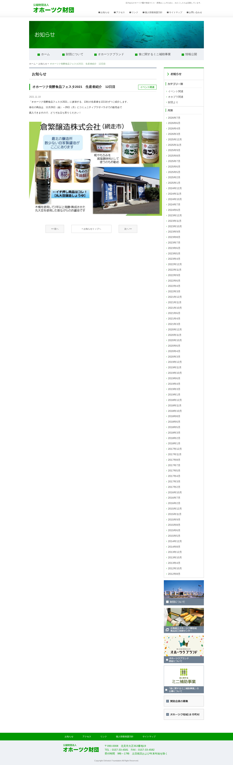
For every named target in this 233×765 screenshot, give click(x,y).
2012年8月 (174, 573)
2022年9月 (174, 275)
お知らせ (105, 12)
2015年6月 (174, 530)
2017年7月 (174, 465)
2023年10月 (175, 226)
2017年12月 (175, 448)
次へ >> (128, 229)
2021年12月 (175, 296)
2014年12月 (175, 541)
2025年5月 (174, 172)
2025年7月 (174, 161)
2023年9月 (174, 231)
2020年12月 (175, 329)
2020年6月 (174, 345)
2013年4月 (174, 562)
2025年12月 (175, 139)
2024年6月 (174, 209)
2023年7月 (174, 242)
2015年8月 (174, 524)
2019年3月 (174, 389)
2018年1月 (174, 443)
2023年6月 (174, 248)
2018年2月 (174, 438)
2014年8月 (174, 546)
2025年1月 (174, 182)
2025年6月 (174, 166)
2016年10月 (175, 492)
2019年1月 (174, 394)
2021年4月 (174, 318)
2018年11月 (174, 405)
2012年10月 (175, 568)
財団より (173, 102)
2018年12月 (175, 400)
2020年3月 (174, 356)
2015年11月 (174, 514)
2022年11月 (174, 269)
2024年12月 (175, 188)
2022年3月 (174, 291)
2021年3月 (174, 324)
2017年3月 (174, 481)
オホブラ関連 (175, 96)
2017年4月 (174, 476)
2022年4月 (174, 285)
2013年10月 (175, 557)
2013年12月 (175, 552)
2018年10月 (175, 410)
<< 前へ (55, 229)
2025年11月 (174, 144)
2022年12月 (175, 264)
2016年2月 (174, 503)
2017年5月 (174, 470)
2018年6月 (174, 421)
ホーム (32, 64)
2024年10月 (175, 199)
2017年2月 (174, 486)
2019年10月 (175, 372)
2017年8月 (174, 459)
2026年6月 (174, 123)
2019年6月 (174, 378)
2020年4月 (174, 351)
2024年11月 (174, 193)
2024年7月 (174, 204)
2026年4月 (174, 128)
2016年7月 (174, 497)
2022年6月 (174, 280)
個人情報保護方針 (153, 12)
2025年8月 (174, 155)
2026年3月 (174, 133)
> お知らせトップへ (91, 229)
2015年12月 (175, 508)
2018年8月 (174, 416)
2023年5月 (174, 253)
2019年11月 (174, 367)
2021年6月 (174, 313)
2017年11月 (174, 454)
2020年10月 (175, 340)
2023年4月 (174, 258)
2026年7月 (174, 117)
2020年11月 (174, 334)
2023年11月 (174, 220)
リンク (135, 12)
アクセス (120, 12)
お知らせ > (43, 64)
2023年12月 (175, 215)
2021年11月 (174, 302)
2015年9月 (174, 519)
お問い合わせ (195, 12)
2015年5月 (174, 535)
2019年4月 (174, 383)
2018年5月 (174, 427)
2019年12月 (175, 361)
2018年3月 (174, 432)
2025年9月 (174, 150)
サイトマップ (175, 12)
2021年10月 (175, 307)
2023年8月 (174, 237)
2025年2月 (174, 177)
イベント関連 (175, 91)
